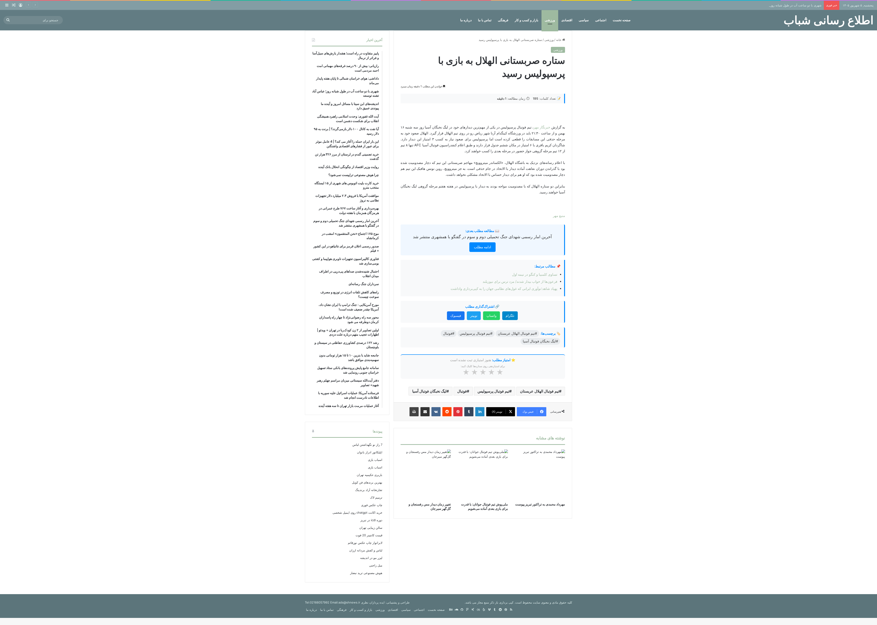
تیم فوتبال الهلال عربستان (539, 391)
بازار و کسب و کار (526, 20)
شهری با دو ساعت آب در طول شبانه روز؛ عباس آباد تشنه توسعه (781, 5)
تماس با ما (484, 20)
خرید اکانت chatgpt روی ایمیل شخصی (357, 512)
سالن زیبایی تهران (370, 527)
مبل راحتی (375, 565)
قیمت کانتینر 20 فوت (369, 535)
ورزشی (550, 20)
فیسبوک (455, 316)
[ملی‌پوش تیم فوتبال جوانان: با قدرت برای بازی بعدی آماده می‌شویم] (483, 474)
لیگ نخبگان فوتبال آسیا (429, 391)
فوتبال (462, 391)
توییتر (473, 316)
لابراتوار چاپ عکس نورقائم (365, 543)
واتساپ (491, 316)
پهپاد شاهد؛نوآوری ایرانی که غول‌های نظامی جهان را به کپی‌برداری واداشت (504, 288)
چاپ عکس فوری (371, 505)
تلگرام (510, 316)
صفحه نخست (622, 20)
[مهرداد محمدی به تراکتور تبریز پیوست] (540, 474)
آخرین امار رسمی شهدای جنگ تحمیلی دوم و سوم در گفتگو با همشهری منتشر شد (482, 236)
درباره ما (466, 20)
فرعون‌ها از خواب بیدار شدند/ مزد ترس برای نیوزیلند (520, 281)
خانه (559, 40)
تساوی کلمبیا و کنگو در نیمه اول (534, 274)
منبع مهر (559, 216)
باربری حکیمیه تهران (369, 475)
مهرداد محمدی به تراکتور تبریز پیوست (540, 504)
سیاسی (584, 20)
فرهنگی (503, 20)
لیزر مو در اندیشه (371, 558)
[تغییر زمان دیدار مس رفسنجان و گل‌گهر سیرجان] (426, 474)
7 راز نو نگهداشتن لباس (367, 444)
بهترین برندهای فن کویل (367, 482)
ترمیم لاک (376, 497)
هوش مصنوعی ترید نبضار (366, 573)
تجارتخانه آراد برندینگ (368, 490)
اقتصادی (566, 20)
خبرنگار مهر (542, 127)
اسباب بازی (375, 460)
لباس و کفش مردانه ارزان (365, 550)
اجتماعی (600, 20)
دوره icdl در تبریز (371, 520)
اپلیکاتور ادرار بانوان (369, 452)
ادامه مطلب (482, 247)
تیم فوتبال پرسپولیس (493, 391)
